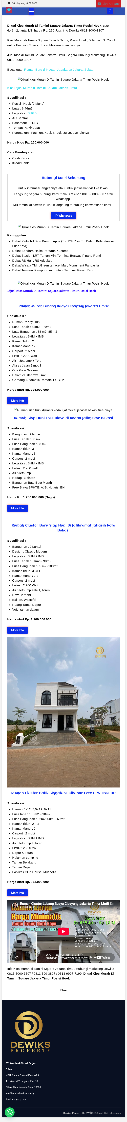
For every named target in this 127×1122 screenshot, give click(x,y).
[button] (10, 1112)
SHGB (33, 113)
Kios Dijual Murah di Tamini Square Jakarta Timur (42, 88)
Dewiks (88, 1113)
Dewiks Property (72, 1113)
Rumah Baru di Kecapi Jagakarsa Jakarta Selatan (60, 69)
